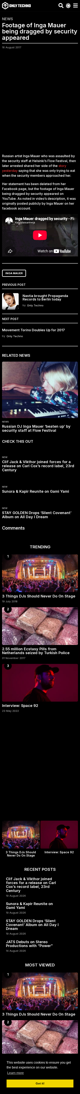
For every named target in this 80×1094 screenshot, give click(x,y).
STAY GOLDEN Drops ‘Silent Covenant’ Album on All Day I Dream (36, 515)
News (7, 19)
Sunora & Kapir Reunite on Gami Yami (35, 491)
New (4, 457)
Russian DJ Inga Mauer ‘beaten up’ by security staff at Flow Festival (36, 428)
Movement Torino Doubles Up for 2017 (33, 330)
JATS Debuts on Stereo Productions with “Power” (29, 944)
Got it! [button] (40, 1083)
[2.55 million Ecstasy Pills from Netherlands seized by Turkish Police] (40, 626)
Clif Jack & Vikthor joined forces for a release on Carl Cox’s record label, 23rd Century (38, 466)
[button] (61, 6)
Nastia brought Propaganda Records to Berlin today (45, 297)
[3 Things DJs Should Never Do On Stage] (40, 573)
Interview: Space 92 (20, 705)
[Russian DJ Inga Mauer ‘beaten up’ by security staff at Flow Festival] (40, 390)
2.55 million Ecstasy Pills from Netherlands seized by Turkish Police (36, 651)
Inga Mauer (14, 273)
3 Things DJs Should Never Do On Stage (38, 596)
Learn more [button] (15, 1073)
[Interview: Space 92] (40, 683)
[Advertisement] (40, 104)
